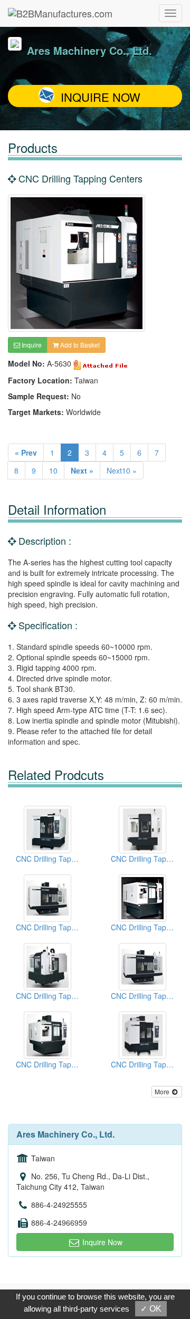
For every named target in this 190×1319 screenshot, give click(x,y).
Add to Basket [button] (79, 344)
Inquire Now (100, 97)
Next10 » (122, 470)
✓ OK (151, 1308)
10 (53, 470)
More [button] (163, 1091)
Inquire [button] (31, 344)
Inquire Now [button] (101, 1242)
